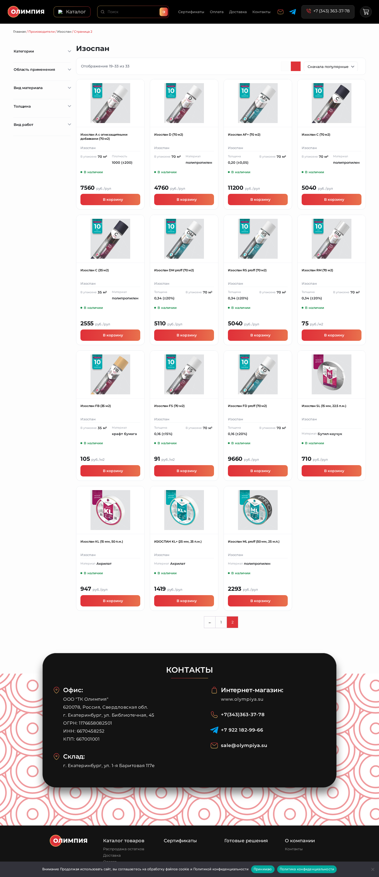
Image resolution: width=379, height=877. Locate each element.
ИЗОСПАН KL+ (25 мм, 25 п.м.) (178, 541)
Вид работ (23, 124)
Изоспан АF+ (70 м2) (244, 134)
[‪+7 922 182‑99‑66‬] (214, 730)
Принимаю (263, 869)
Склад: (74, 756)
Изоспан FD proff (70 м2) (247, 406)
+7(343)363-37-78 (243, 714)
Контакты (261, 12)
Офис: (73, 690)
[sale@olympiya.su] (214, 745)
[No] (372, 869)
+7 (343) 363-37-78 (331, 11)
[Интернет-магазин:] (214, 690)
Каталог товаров (123, 841)
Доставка (238, 12)
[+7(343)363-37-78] (214, 714)
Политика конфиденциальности (307, 869)
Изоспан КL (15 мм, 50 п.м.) (101, 541)
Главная (19, 31)
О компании (300, 841)
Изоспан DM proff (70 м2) (174, 270)
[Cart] (366, 12)
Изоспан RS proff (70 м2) (247, 270)
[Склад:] (56, 756)
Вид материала (28, 87)
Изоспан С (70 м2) (316, 134)
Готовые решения (246, 841)
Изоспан (64, 31)
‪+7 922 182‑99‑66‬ (242, 730)
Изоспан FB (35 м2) (95, 406)
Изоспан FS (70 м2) (169, 406)
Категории (24, 51)
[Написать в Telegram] (292, 11)
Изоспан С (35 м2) (94, 270)
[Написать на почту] (280, 11)
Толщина (22, 106)
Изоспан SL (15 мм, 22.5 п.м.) (324, 406)
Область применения (34, 69)
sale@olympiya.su (244, 745)
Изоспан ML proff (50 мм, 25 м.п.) (253, 541)
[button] (72, 12)
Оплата (217, 12)
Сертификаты (191, 12)
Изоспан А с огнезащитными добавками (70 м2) (103, 137)
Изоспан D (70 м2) (168, 134)
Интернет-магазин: (252, 690)
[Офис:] (56, 690)
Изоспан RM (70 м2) (317, 270)
